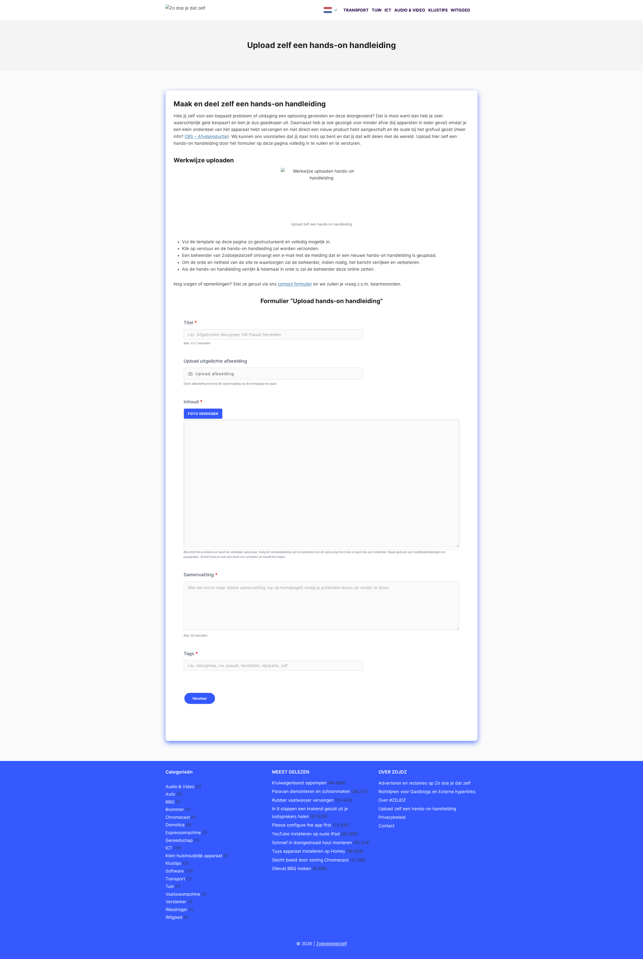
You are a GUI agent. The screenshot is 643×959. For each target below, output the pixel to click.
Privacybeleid (392, 817)
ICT (388, 10)
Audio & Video (409, 10)
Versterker (176, 901)
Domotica (175, 824)
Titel (190, 322)
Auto (170, 794)
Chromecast (178, 817)
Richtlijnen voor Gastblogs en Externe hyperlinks (427, 791)
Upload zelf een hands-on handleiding (417, 808)
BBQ (170, 801)
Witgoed (460, 10)
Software (175, 871)
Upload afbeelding (214, 373)
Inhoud (193, 401)
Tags (191, 653)
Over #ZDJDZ (392, 800)
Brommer (175, 809)
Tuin (377, 10)
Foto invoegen (203, 414)
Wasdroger (176, 909)
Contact (386, 825)
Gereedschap (179, 840)
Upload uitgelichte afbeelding (215, 361)
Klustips (438, 10)
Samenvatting (201, 574)
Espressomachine (183, 832)
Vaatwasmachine (183, 894)
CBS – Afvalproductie (206, 136)
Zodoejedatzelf (331, 943)
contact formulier (295, 283)
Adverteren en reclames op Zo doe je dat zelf (424, 783)
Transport (356, 10)
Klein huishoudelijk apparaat (194, 855)
